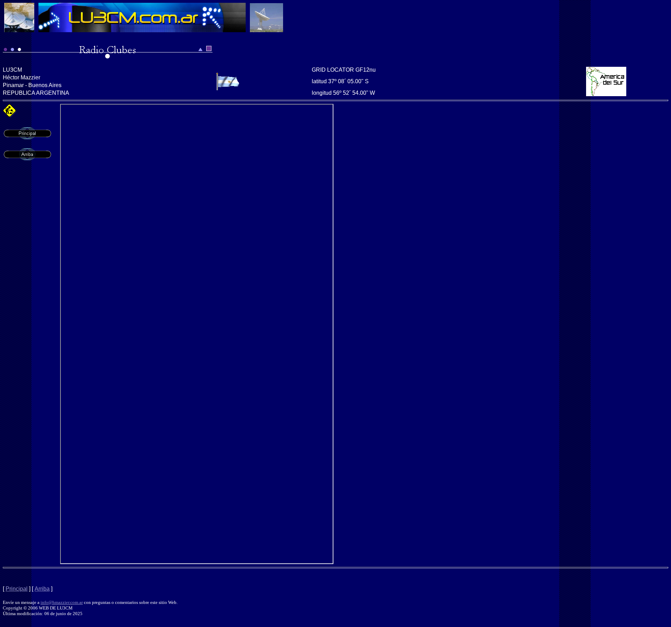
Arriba (42, 589)
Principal (17, 589)
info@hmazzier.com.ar (62, 602)
